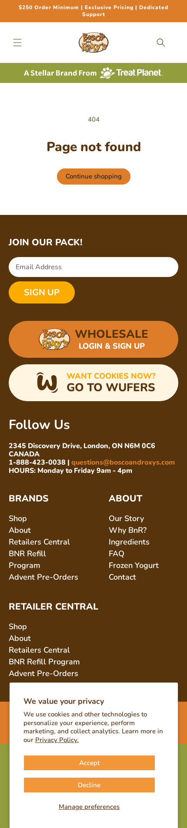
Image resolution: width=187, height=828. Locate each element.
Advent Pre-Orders (43, 577)
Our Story (126, 518)
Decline (89, 785)
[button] (17, 42)
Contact (122, 577)
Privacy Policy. (57, 740)
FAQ (116, 553)
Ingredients (129, 542)
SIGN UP (42, 292)
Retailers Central (39, 542)
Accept (89, 763)
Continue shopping (94, 176)
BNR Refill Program (44, 661)
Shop (18, 518)
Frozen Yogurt (134, 565)
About (20, 530)
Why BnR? (128, 530)
